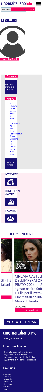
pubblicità (7, 381)
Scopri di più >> (23, 309)
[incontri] (11, 221)
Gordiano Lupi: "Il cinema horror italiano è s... (14, 146)
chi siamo (7, 374)
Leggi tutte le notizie (9, 163)
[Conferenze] (11, 205)
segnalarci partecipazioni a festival (19, 357)
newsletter (8, 379)
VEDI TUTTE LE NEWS (21, 321)
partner (6, 386)
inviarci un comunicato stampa (18, 352)
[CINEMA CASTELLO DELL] (23, 255)
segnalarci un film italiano (15, 354)
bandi (5, 389)
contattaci (7, 376)
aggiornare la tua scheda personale (20, 359)
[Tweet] (6, 21)
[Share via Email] (10, 21)
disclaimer (7, 384)
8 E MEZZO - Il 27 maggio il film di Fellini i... (13, 112)
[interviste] (11, 185)
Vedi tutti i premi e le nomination (10, 87)
